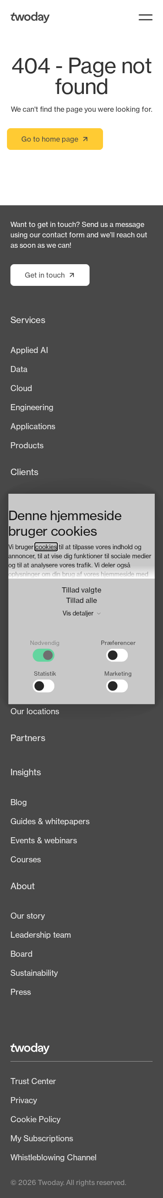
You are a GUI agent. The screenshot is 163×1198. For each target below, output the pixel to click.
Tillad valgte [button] (81, 589)
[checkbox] (45, 651)
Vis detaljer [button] (79, 612)
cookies (46, 546)
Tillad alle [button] (81, 600)
